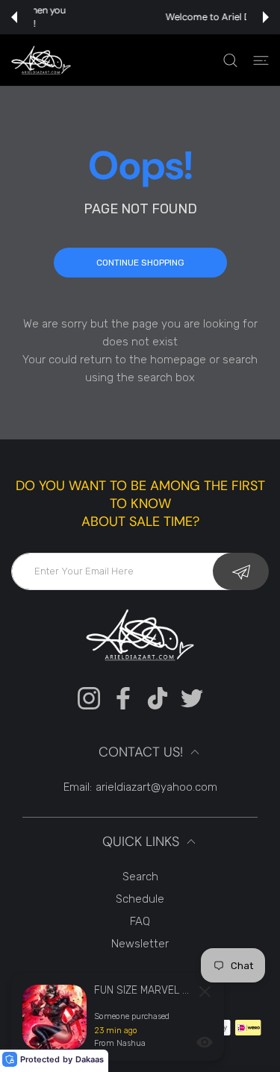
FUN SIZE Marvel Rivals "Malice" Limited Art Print (142, 990)
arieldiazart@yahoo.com (156, 787)
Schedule (140, 899)
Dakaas (89, 1059)
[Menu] (261, 60)
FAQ (140, 921)
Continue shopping (140, 262)
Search (140, 876)
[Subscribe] (241, 571)
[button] (14, 17)
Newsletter (140, 943)
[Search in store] (230, 60)
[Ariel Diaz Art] (41, 60)
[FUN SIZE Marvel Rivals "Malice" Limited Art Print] (54, 1017)
